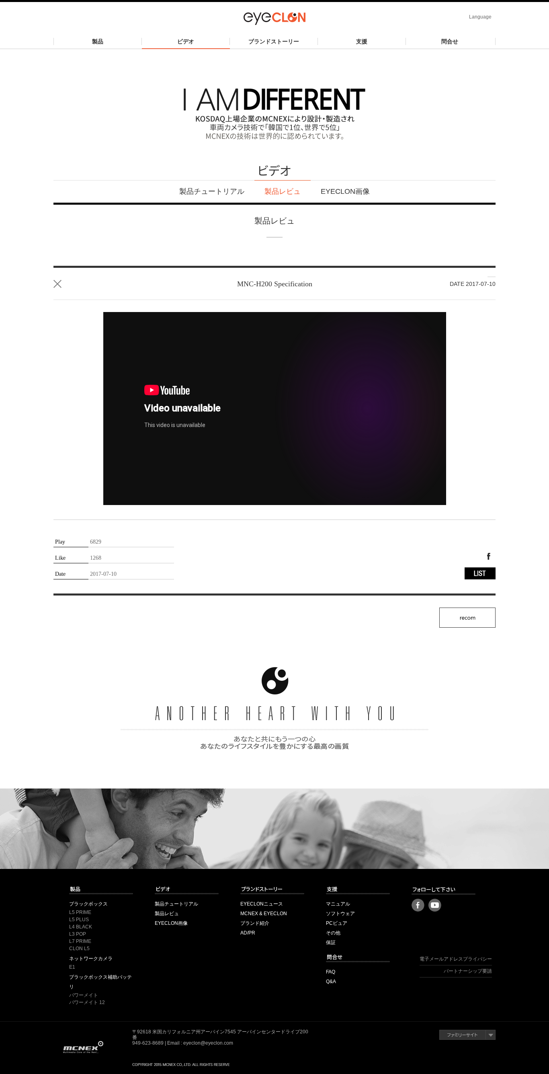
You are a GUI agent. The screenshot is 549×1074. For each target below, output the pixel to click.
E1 (72, 967)
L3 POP (77, 934)
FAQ (330, 972)
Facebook (488, 556)
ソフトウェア (340, 913)
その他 (333, 933)
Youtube (434, 905)
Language (480, 17)
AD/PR (247, 933)
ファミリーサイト (467, 1035)
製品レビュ (282, 191)
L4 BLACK (80, 927)
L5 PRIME (80, 912)
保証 (331, 942)
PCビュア (336, 923)
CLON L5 (79, 948)
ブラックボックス (88, 904)
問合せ (449, 41)
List (57, 284)
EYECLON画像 (345, 191)
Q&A (331, 981)
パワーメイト (83, 995)
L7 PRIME (80, 941)
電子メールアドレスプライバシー (456, 959)
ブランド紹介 (254, 923)
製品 (97, 41)
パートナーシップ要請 (468, 971)
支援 (361, 41)
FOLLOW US (444, 890)
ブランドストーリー (273, 41)
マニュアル (338, 904)
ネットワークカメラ (91, 958)
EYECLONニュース (261, 904)
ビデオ (185, 41)
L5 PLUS (79, 919)
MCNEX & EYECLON (263, 913)
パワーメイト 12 (87, 1002)
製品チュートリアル (211, 191)
